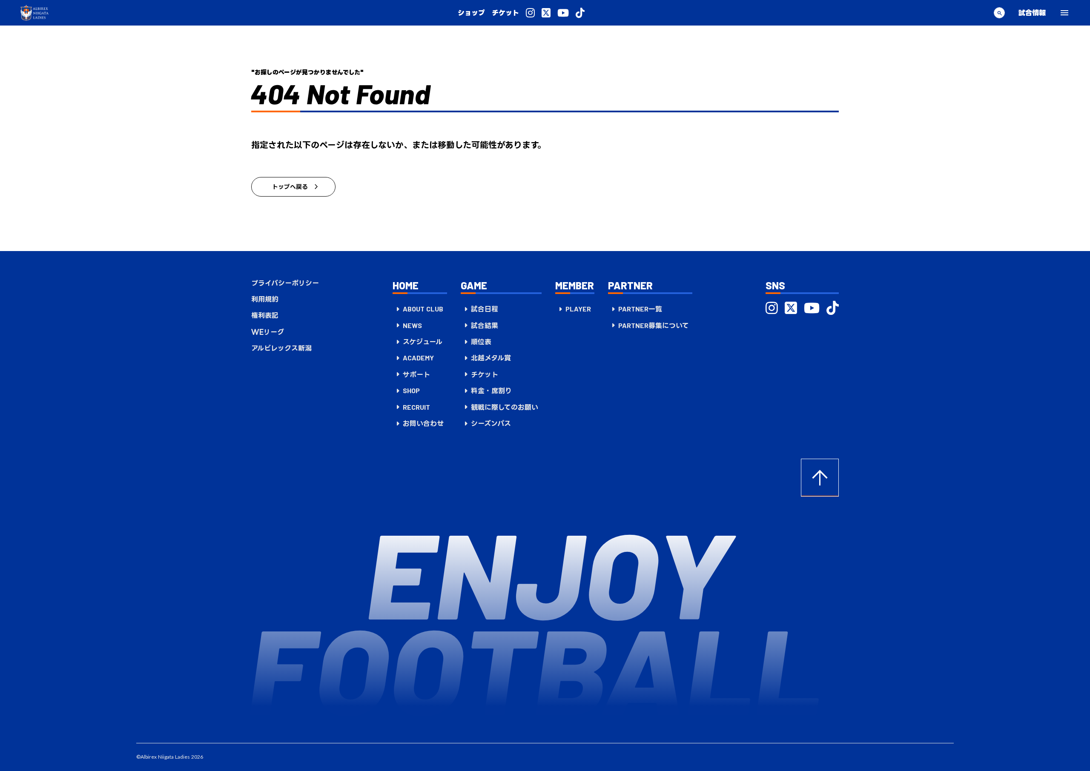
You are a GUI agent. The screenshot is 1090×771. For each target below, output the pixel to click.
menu (1064, 13)
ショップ (471, 13)
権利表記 (264, 315)
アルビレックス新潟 (281, 348)
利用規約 (264, 299)
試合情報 (1032, 13)
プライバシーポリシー (285, 283)
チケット (505, 13)
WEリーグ (267, 332)
